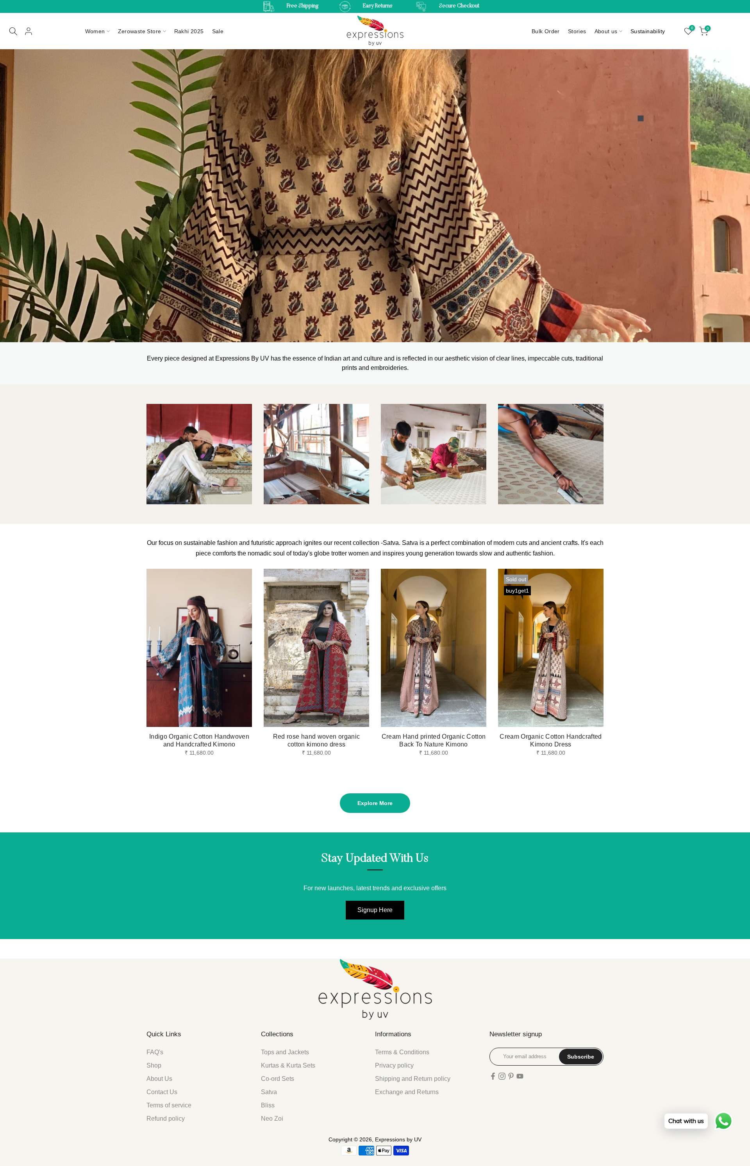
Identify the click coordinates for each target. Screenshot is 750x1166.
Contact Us (161, 1092)
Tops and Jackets (285, 1052)
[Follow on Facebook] (492, 1076)
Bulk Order (546, 31)
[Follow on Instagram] (501, 1076)
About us (606, 31)
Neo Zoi (272, 1118)
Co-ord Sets (277, 1078)
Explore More (375, 803)
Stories (577, 31)
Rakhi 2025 (189, 31)
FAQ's (154, 1052)
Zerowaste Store (139, 31)
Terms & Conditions (402, 1052)
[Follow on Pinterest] (510, 1076)
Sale (218, 31)
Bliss (268, 1105)
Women (95, 31)
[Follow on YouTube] (519, 1076)
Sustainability (647, 31)
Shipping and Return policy (412, 1078)
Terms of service (168, 1105)
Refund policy (165, 1118)
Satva (269, 1092)
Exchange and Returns (407, 1092)
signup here (375, 910)
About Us (159, 1078)
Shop (153, 1065)
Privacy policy (394, 1065)
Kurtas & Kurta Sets (288, 1065)
